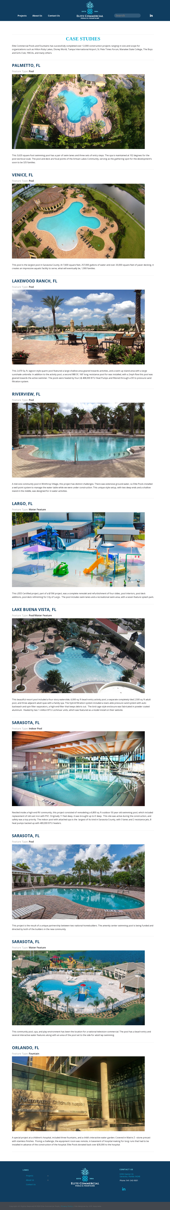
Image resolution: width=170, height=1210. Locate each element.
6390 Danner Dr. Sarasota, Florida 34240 (130, 1175)
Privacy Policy (67, 1206)
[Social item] (151, 16)
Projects (22, 15)
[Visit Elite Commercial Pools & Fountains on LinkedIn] (123, 1189)
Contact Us (54, 15)
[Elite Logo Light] (93, 18)
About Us (37, 15)
